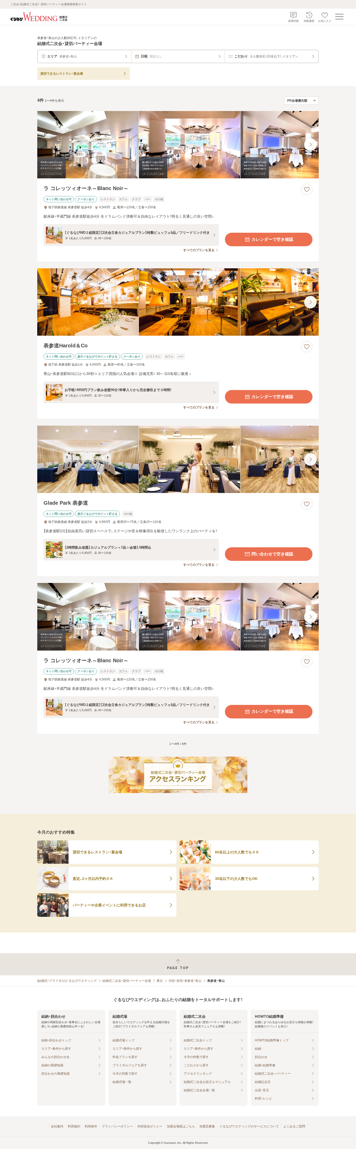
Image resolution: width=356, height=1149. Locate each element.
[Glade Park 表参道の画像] (178, 459)
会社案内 (57, 1126)
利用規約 (74, 1126)
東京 (160, 981)
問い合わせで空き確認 (272, 554)
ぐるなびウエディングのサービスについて (249, 1126)
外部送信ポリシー (149, 1126)
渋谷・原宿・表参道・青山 (185, 981)
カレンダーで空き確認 (272, 239)
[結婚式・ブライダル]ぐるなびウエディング (67, 981)
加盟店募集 (207, 1126)
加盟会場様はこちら (181, 1126)
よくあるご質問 (294, 1126)
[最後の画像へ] (310, 144)
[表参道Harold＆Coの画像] (178, 302)
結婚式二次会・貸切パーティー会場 (126, 981)
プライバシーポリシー (117, 1126)
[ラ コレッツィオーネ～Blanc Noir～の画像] (178, 144)
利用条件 (91, 1126)
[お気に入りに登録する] (306, 189)
